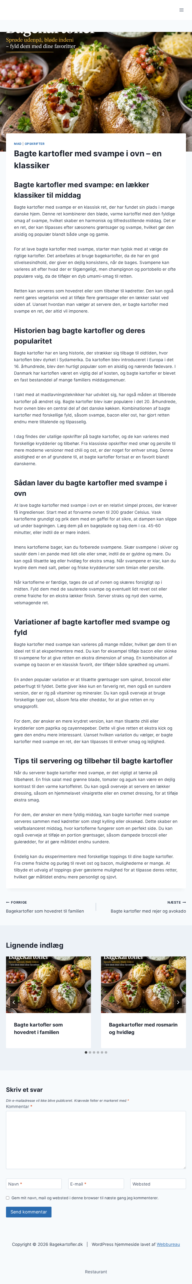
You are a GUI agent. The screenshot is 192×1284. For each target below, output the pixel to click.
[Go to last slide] (14, 1002)
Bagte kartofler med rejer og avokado (148, 907)
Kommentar (19, 1106)
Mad (18, 144)
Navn (15, 1184)
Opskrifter (35, 144)
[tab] (86, 1052)
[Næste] (178, 1002)
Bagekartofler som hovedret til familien (45, 907)
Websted (141, 1184)
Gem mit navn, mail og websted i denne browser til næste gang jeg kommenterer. (85, 1198)
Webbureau (168, 1244)
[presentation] (48, 984)
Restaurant (96, 1271)
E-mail (78, 1184)
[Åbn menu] (181, 10)
